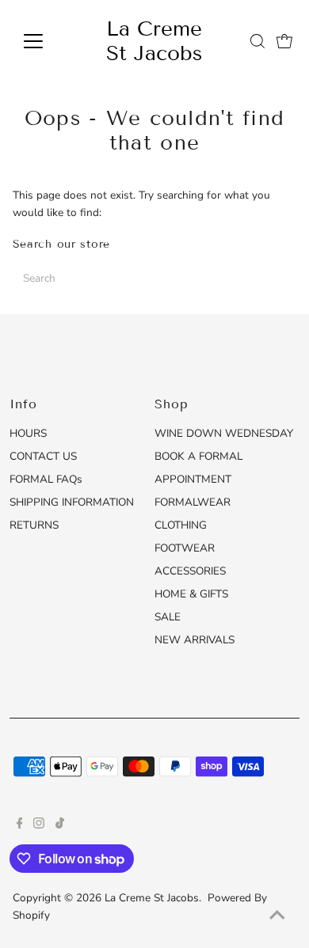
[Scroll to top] (277, 916)
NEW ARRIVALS (194, 639)
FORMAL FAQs (46, 479)
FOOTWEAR (184, 548)
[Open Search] (257, 41)
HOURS (28, 433)
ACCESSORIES (190, 570)
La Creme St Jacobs (154, 41)
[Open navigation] (46, 41)
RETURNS (34, 525)
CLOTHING (180, 525)
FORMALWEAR (192, 502)
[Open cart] (284, 41)
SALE (167, 616)
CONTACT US (43, 456)
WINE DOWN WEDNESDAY (223, 433)
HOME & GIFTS (191, 593)
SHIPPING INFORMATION (72, 502)
